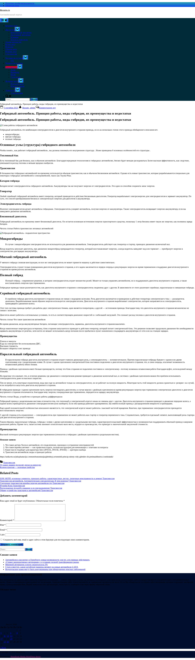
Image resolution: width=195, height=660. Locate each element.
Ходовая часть (11, 81)
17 (1, 639)
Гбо (12, 61)
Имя (2, 525)
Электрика (10, 90)
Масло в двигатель (19, 40)
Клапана (14, 37)
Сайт (2, 535)
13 (11, 636)
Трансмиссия (11, 67)
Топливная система (14, 58)
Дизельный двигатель (20, 35)
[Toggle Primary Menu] (4, 20)
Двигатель (10, 30)
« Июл (3, 647)
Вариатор (15, 72)
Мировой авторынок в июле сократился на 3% (26, 564)
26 (8, 642)
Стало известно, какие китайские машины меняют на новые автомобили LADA (41, 567)
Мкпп (13, 75)
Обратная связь (12, 6)
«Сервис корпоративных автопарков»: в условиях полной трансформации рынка (42, 562)
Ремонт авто (10, 51)
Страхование (11, 54)
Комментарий (7, 520)
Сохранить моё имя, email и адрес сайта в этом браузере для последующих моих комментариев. (46, 540)
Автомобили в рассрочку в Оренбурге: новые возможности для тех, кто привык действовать (47, 560)
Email (3, 530)
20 (11, 639)
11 (5, 636)
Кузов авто (10, 44)
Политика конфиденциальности (19, 3)
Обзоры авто (11, 49)
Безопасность (11, 26)
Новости (9, 47)
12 (8, 636)
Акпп (13, 70)
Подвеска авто (17, 84)
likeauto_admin (29, 108)
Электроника (17, 93)
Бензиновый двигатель (21, 32)
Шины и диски (17, 86)
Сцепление (16, 77)
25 (5, 642)
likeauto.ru (5, 10)
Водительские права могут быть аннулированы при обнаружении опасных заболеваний (45, 569)
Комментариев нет (47, 108)
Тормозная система (14, 63)
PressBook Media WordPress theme (26, 656)
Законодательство (13, 42)
